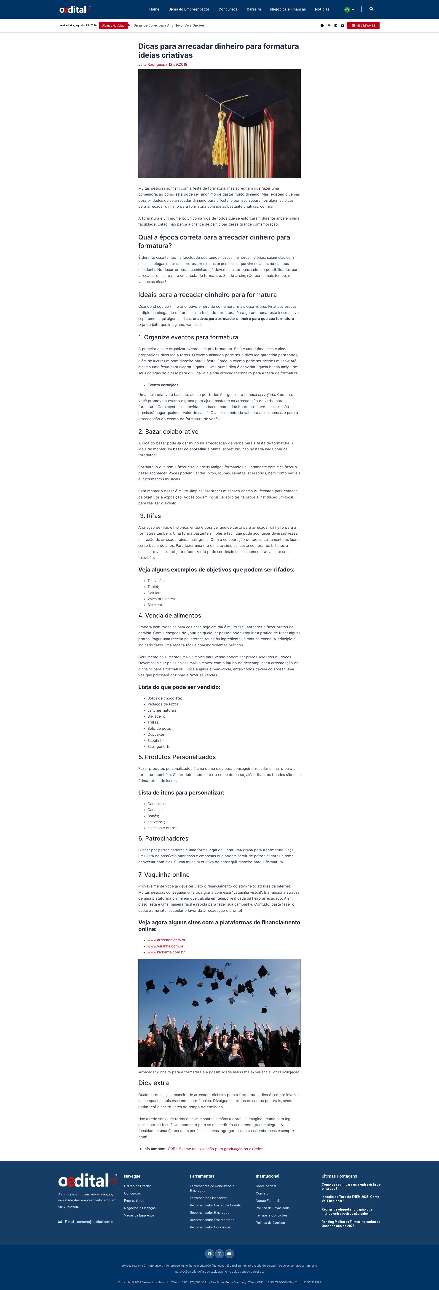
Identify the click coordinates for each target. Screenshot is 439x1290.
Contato (262, 1193)
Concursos (228, 9)
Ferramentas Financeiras (209, 1198)
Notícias (322, 9)
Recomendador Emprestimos (212, 1220)
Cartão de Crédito (137, 1186)
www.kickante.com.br (166, 952)
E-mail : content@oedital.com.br (89, 1222)
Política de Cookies (270, 1223)
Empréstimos (134, 1201)
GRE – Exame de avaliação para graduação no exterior (215, 1148)
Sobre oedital (266, 1186)
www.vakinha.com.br (165, 946)
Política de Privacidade (273, 1208)
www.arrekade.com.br (166, 940)
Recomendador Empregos (209, 1213)
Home (154, 9)
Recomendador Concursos (210, 1227)
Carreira (254, 9)
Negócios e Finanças (288, 9)
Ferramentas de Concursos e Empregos (212, 1188)
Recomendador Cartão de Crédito (215, 1205)
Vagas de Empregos (139, 1215)
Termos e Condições (272, 1215)
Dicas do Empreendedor (189, 9)
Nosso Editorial (267, 1201)
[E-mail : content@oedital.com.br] (60, 1221)
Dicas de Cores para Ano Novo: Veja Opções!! (170, 25)
